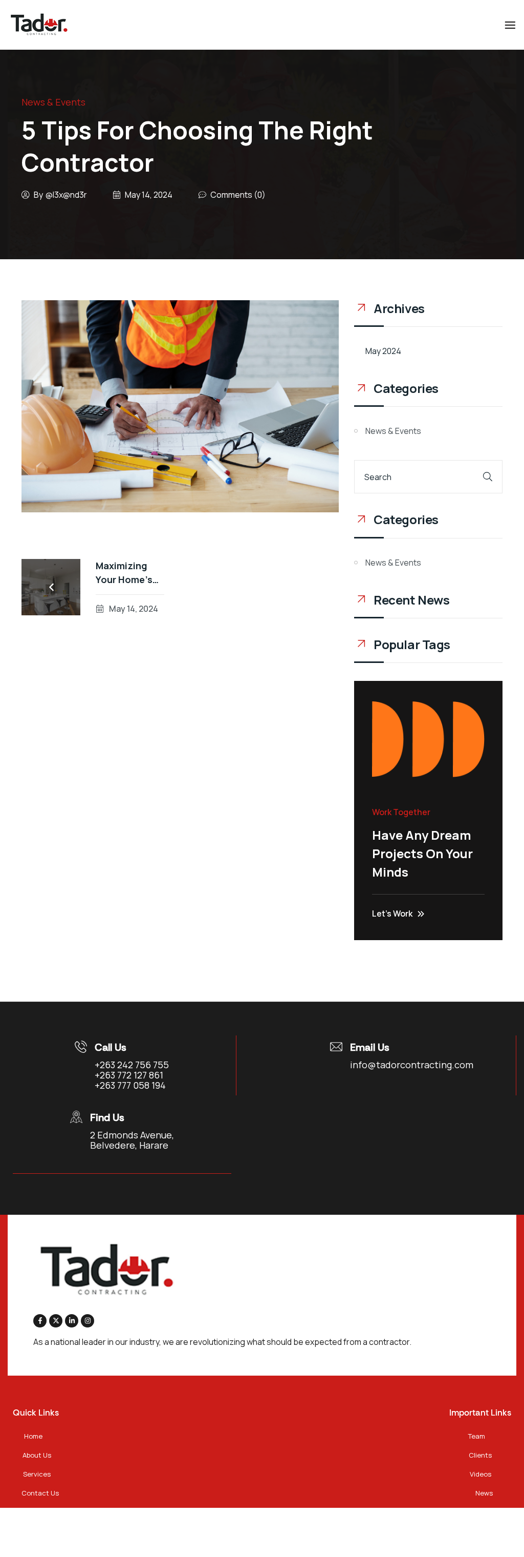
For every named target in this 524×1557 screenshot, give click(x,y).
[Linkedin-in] (71, 1320)
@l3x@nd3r (66, 194)
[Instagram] (87, 1320)
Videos (480, 1474)
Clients (480, 1455)
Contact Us (40, 1493)
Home (33, 1436)
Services (37, 1474)
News (484, 1493)
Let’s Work (392, 913)
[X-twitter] (55, 1320)
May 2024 (383, 351)
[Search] (487, 477)
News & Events (53, 102)
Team (476, 1436)
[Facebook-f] (40, 1320)
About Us (37, 1455)
